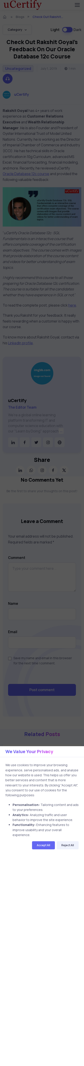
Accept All (43, 845)
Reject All (67, 845)
